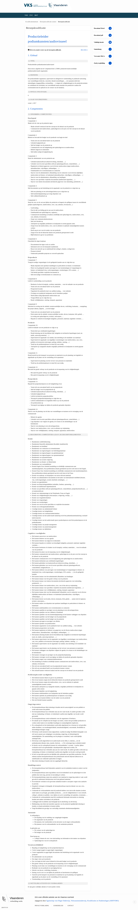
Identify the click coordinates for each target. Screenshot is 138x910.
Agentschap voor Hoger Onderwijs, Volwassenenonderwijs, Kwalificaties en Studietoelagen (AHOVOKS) (82, 901)
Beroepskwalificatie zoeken (48, 21)
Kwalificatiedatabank (31, 21)
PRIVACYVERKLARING (42, 905)
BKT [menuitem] (36, 15)
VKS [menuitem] (26, 15)
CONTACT (70, 905)
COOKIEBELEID (58, 905)
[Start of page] (134, 902)
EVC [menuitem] (31, 15)
